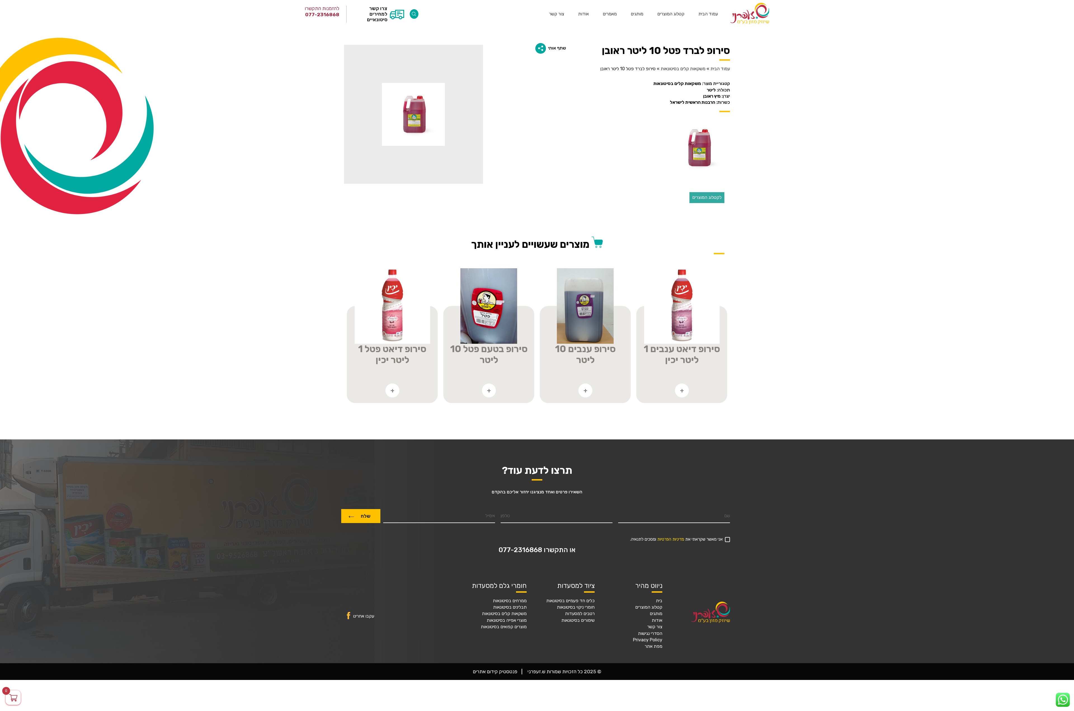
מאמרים (610, 14)
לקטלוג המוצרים (707, 197)
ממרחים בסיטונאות (510, 600)
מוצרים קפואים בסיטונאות (504, 626)
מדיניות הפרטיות (670, 539)
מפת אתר (653, 646)
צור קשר (556, 14)
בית (659, 600)
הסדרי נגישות (650, 633)
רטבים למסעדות (580, 613)
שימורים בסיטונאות (578, 620)
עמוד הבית (708, 14)
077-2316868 (322, 14)
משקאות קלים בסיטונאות (683, 68)
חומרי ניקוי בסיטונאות (576, 607)
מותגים (637, 14)
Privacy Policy (647, 639)
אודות (583, 14)
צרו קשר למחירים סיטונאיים (377, 14)
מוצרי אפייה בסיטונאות (507, 620)
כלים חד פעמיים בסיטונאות (570, 600)
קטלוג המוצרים (670, 14)
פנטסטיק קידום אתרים (495, 671)
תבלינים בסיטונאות (510, 607)
